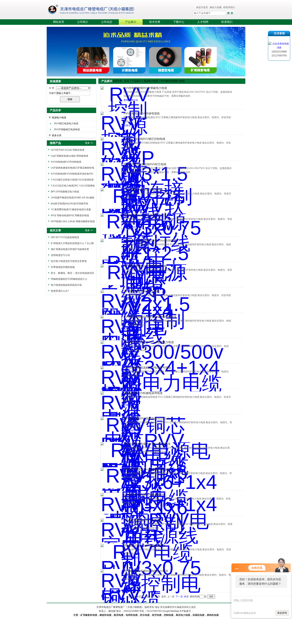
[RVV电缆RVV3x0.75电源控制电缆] (111, 554)
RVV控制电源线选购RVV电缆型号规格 (147, 367)
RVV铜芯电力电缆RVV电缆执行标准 (146, 571)
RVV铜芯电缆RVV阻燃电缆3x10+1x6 (146, 418)
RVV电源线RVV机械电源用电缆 (143, 393)
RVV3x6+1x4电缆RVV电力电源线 (144, 494)
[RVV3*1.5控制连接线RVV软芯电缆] (111, 172)
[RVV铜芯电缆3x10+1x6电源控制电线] (111, 478)
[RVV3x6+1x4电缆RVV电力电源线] (111, 503)
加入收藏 (216, 7)
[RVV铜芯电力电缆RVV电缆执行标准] (111, 579)
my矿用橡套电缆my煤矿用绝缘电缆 (69, 156)
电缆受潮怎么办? (60, 291)
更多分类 (56, 135)
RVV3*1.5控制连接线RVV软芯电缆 (145, 164)
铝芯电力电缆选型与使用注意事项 (69, 261)
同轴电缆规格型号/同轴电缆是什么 (69, 279)
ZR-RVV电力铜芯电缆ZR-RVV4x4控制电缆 (150, 240)
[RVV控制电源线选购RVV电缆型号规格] (111, 376)
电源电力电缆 (59, 117)
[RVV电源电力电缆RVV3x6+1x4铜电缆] (111, 452)
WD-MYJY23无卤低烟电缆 (65, 237)
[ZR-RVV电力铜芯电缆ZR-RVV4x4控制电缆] (111, 249)
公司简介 (82, 21)
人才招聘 (202, 21)
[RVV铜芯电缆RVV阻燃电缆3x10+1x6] (111, 427)
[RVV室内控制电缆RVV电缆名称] (111, 528)
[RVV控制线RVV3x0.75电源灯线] (111, 198)
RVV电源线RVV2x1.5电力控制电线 (145, 265)
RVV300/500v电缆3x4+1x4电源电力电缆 (149, 342)
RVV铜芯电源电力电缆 (66, 123)
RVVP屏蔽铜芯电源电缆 (67, 129)
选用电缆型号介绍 (60, 255)
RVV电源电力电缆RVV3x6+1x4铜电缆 (147, 443)
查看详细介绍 (131, 100)
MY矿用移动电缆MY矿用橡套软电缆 (70, 215)
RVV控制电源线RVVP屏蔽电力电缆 (145, 88)
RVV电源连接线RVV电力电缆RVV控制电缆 (150, 316)
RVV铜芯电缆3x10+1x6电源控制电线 (146, 469)
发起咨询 (282, 612)
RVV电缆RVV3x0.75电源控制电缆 (144, 545)
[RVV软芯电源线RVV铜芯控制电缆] (111, 147)
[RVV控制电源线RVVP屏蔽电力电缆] (111, 96)
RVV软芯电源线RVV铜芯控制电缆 (144, 138)
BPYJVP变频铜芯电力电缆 (65, 191)
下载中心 (178, 21)
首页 (126, 81)
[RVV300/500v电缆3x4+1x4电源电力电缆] (111, 350)
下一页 (179, 596)
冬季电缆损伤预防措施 (63, 267)
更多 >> (89, 143)
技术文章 (154, 21)
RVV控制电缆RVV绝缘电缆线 (142, 113)
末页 (186, 596)
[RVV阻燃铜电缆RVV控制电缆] (111, 300)
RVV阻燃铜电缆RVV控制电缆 (142, 291)
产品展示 (130, 21)
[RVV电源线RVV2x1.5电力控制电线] (111, 274)
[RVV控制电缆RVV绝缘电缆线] (111, 122)
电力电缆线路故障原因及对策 (66, 285)
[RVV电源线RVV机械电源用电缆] (111, 401)
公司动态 (106, 21)
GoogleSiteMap (170, 611)
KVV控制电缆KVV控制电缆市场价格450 (72, 173)
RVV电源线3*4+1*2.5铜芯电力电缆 (145, 215)
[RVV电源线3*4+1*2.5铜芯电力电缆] (111, 223)
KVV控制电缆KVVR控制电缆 (66, 161)
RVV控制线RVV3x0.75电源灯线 (143, 189)
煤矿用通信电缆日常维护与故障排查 (70, 249)
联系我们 (230, 7)
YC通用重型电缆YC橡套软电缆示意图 (71, 209)
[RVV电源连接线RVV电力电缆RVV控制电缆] (111, 325)
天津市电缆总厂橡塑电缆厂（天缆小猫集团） (97, 10)
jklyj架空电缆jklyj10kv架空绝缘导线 (69, 203)
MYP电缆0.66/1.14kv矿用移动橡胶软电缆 (73, 221)
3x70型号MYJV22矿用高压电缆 (67, 150)
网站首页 (58, 21)
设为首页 (203, 7)
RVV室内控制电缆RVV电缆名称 (143, 520)
